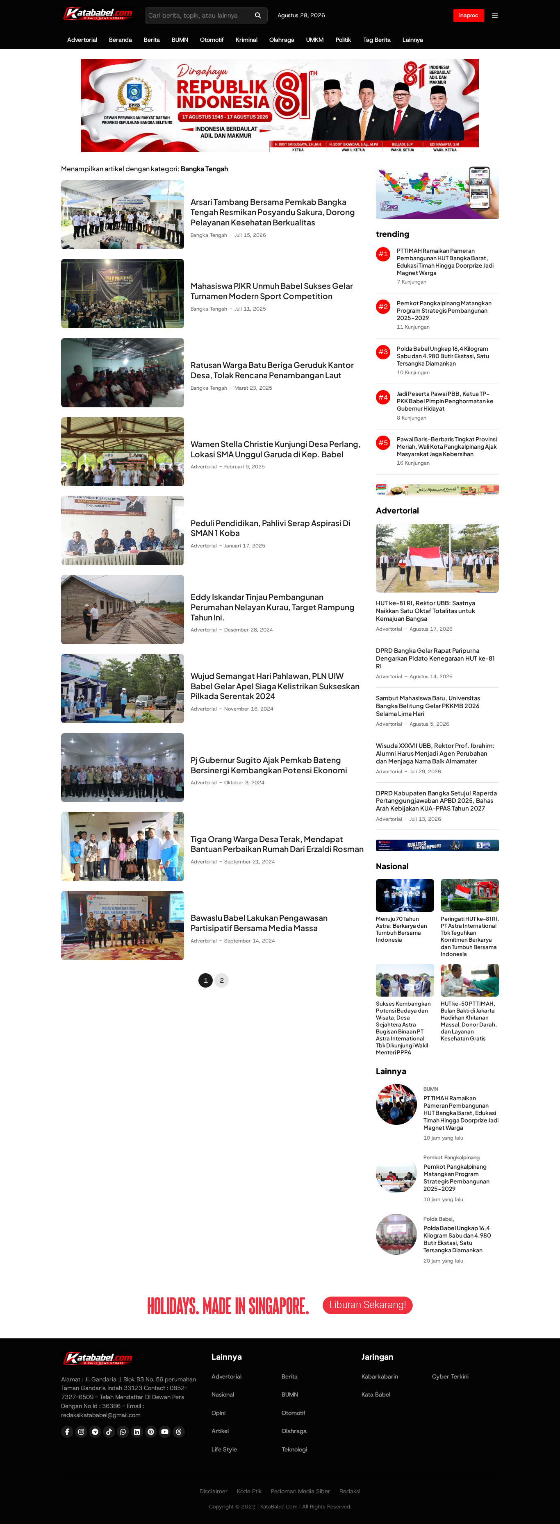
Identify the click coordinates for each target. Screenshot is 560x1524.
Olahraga (281, 40)
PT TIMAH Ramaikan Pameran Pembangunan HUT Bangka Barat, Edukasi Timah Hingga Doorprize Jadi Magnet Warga (445, 261)
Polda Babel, (438, 1218)
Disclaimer (214, 1491)
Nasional (223, 1394)
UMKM (314, 40)
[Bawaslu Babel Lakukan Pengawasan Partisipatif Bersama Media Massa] (122, 958)
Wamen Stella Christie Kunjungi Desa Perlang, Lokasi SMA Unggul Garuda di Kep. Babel (276, 449)
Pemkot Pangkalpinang (451, 1157)
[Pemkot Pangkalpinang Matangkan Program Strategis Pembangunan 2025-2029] (396, 1191)
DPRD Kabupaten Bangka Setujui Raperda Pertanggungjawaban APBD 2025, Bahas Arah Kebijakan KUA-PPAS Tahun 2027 (436, 800)
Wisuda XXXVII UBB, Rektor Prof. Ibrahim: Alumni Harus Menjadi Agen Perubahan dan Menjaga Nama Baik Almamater (435, 753)
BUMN (180, 40)
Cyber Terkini (450, 1376)
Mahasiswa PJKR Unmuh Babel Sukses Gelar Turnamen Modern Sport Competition (272, 291)
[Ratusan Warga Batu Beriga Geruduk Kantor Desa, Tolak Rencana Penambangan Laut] (122, 405)
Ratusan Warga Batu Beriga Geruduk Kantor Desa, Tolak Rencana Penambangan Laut (272, 370)
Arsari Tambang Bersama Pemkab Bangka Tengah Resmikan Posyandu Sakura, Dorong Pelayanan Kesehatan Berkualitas (273, 212)
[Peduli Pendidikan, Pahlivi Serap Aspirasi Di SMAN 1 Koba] (122, 563)
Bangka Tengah (209, 235)
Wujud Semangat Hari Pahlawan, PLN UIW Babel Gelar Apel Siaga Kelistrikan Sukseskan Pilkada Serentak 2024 (275, 686)
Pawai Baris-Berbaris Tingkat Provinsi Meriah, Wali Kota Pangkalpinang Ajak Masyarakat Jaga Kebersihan (447, 446)
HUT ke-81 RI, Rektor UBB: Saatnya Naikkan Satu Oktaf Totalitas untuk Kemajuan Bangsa (425, 610)
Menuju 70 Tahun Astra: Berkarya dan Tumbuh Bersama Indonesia (401, 929)
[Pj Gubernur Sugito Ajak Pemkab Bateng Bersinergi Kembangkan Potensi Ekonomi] (122, 799)
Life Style (224, 1449)
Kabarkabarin (380, 1376)
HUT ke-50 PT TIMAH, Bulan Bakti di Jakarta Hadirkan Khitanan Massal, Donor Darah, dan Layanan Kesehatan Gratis (469, 1021)
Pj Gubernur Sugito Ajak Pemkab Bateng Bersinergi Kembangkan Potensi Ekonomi (269, 765)
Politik (343, 40)
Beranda (120, 40)
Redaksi (349, 1491)
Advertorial (82, 40)
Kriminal (246, 40)
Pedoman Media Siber (300, 1491)
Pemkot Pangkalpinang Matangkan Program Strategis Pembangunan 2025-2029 (444, 310)
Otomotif (212, 40)
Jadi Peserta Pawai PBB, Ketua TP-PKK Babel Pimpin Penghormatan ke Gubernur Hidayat (445, 401)
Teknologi (294, 1449)
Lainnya (413, 40)
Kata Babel (376, 1394)
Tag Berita (377, 40)
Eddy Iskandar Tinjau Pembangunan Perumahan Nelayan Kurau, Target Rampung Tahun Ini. (273, 607)
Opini (218, 1413)
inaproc (468, 15)
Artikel (220, 1431)
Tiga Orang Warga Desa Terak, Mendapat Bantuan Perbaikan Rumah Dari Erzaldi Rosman (277, 844)
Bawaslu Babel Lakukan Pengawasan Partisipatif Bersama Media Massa (259, 923)
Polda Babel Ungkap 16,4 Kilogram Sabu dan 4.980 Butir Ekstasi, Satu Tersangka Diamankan (443, 356)
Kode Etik (249, 1491)
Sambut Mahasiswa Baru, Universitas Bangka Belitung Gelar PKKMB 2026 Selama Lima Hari (428, 705)
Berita (152, 40)
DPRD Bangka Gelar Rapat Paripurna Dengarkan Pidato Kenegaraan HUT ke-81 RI (435, 658)
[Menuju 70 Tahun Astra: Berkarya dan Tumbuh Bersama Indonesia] (405, 909)
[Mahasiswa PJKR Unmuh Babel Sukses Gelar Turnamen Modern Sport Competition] (122, 326)
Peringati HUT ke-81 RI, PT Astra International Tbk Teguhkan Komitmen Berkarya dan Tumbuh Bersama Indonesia (470, 936)
